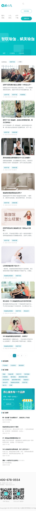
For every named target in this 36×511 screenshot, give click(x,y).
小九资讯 (9, 17)
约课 (11, 385)
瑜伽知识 (26, 379)
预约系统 (2, 17)
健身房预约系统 (16, 379)
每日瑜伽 (26, 374)
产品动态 (5, 365)
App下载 (16, 17)
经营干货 (24, 382)
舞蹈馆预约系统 (23, 377)
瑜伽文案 (10, 374)
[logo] (9, 5)
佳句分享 (5, 382)
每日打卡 (18, 374)
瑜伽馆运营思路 (15, 382)
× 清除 (20, 61)
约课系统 (5, 377)
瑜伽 (4, 374)
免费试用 (26, 18)
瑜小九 (4, 385)
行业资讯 (13, 365)
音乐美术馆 (6, 379)
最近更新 (21, 365)
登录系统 (26, 11)
